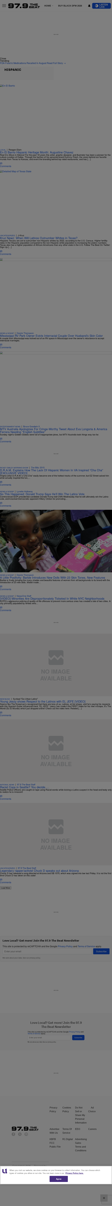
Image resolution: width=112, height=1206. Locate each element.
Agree (58, 1178)
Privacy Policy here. (74, 1173)
